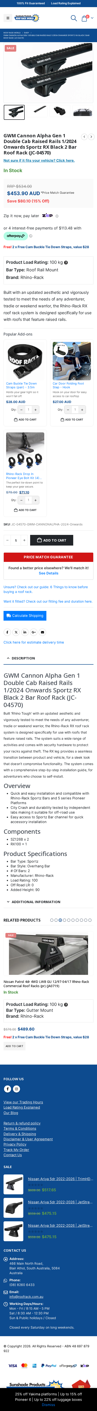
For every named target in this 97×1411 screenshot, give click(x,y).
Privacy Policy (15, 1144)
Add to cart (54, 540)
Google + (33, 632)
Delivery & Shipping (20, 1134)
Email (42, 632)
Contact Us (13, 1155)
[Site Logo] (27, 17)
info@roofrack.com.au (26, 1297)
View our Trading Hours (23, 1102)
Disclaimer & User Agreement (28, 1139)
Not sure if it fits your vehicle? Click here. (39, 160)
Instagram (16, 1089)
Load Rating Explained (22, 1107)
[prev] (84, 137)
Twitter (16, 632)
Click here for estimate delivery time (34, 642)
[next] (91, 137)
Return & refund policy (22, 1123)
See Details (48, 573)
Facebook (7, 632)
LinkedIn (25, 632)
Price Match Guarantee (58, 192)
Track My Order (16, 1150)
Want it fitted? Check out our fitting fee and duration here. (48, 601)
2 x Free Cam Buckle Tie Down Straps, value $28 (50, 247)
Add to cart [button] (27, 419)
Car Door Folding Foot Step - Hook (68, 385)
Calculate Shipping (27, 616)
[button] (8, 18)
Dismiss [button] (48, 1405)
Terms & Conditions (20, 1128)
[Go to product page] (13, 1184)
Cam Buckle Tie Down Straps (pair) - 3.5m (21, 385)
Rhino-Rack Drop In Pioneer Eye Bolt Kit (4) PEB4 (22, 476)
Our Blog (11, 1113)
